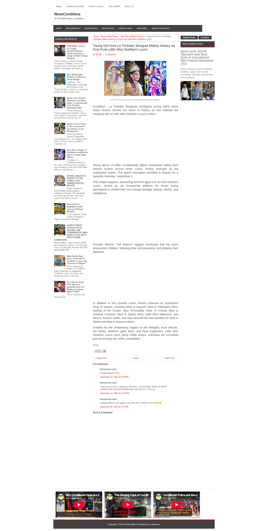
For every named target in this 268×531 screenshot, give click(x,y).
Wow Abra (142, 28)
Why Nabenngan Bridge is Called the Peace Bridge (76, 77)
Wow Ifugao (108, 28)
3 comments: (111, 54)
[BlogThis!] (98, 351)
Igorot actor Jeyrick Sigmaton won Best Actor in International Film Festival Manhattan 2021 (77, 103)
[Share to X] (101, 351)
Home (58, 6)
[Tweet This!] (101, 345)
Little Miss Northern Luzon (132, 36)
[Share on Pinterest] (104, 345)
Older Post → (171, 358)
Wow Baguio (91, 28)
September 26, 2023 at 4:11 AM (114, 407)
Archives (205, 37)
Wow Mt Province (161, 28)
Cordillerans (155, 524)
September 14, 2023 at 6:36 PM (114, 377)
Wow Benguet (73, 28)
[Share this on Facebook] (99, 345)
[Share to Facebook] (104, 351)
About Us (129, 6)
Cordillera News (75, 6)
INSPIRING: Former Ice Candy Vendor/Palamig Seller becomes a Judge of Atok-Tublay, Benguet (77, 52)
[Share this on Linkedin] (106, 345)
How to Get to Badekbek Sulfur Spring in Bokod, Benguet (75, 208)
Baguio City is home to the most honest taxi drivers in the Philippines (76, 127)
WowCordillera (67, 14)
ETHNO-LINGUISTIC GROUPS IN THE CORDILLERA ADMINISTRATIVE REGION (76, 181)
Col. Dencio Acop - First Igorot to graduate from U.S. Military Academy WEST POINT (76, 287)
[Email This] (95, 351)
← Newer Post (100, 358)
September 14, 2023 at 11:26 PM (114, 393)
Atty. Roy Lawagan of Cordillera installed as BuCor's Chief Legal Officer (77, 153)
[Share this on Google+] (102, 345)
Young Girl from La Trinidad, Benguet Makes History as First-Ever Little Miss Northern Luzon (134, 47)
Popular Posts (189, 37)
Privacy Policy (96, 6)
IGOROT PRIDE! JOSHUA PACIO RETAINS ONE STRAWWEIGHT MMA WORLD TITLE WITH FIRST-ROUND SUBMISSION (70, 232)
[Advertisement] (135, 139)
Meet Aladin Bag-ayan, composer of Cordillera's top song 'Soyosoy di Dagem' (77, 260)
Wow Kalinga (125, 28)
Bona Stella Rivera (109, 36)
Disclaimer (114, 6)
